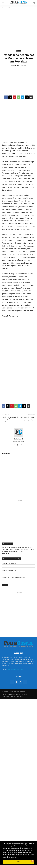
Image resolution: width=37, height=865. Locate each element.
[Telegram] (22, 97)
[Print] (31, 97)
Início (3, 7)
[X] (10, 97)
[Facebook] (6, 97)
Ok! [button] (18, 861)
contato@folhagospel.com (15, 669)
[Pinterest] (14, 97)
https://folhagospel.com (18, 441)
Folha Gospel (16, 65)
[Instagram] (18, 445)
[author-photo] (18, 436)
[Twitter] (20, 682)
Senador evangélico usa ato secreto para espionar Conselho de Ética (27, 419)
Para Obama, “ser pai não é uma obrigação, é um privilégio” (10, 419)
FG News (8, 7)
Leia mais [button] (14, 857)
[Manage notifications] (32, 861)
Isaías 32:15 (5, 553)
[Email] (27, 97)
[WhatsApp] (18, 97)
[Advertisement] (18, 29)
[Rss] (25, 682)
